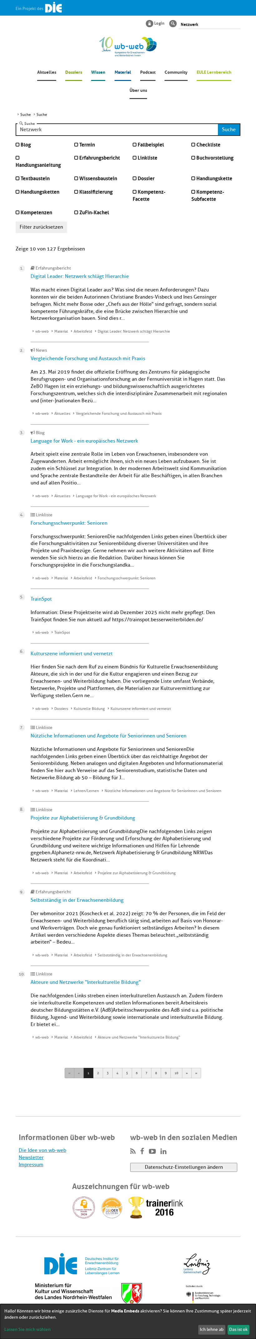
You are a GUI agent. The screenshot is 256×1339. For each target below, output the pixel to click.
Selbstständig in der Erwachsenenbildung (77, 900)
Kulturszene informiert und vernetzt (72, 654)
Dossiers (73, 71)
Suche (29, 123)
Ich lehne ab (212, 1329)
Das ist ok (238, 1329)
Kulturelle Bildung (89, 708)
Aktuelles (46, 71)
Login (159, 23)
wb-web (42, 331)
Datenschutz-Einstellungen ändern (184, 1167)
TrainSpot (41, 599)
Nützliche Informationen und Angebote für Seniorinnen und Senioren (108, 736)
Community (176, 71)
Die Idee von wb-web (42, 1150)
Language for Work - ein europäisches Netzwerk (84, 441)
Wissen (98, 71)
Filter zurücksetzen (41, 227)
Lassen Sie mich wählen (27, 1329)
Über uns (138, 89)
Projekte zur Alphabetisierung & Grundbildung (83, 818)
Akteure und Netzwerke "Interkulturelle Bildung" (86, 982)
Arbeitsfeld (83, 331)
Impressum (31, 1165)
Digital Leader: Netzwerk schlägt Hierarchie (80, 276)
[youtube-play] (152, 1151)
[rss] (132, 1151)
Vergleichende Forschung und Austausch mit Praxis (88, 358)
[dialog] (128, 1321)
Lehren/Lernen (86, 790)
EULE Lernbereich (214, 71)
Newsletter (31, 1157)
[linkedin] (163, 1151)
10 (176, 1073)
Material (123, 71)
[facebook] (142, 1151)
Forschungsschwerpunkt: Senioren (69, 523)
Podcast (147, 71)
